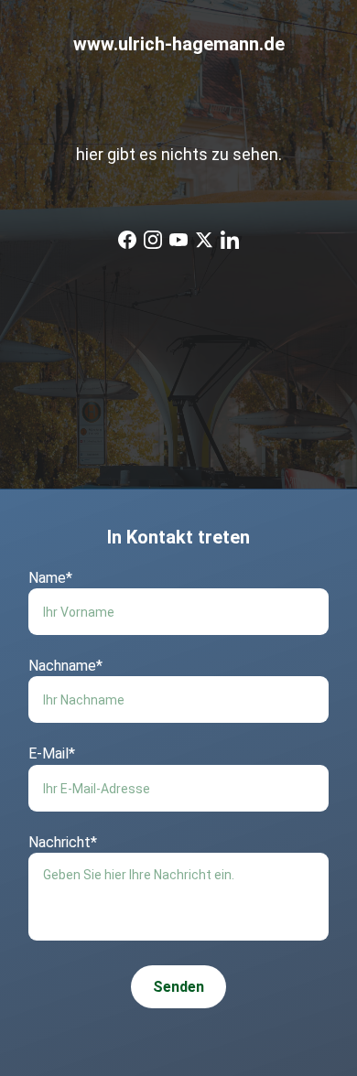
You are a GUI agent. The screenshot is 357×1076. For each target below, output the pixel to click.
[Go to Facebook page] (127, 240)
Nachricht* (62, 842)
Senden (178, 986)
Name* (50, 577)
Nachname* (65, 665)
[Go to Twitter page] (204, 240)
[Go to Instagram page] (153, 240)
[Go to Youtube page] (178, 240)
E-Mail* (51, 753)
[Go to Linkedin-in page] (230, 240)
